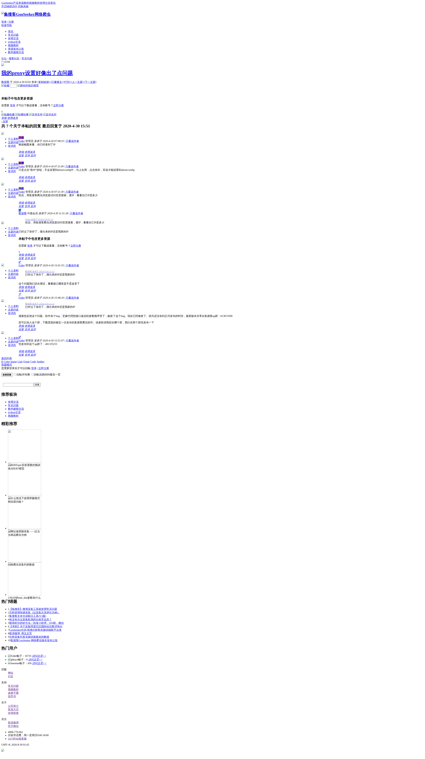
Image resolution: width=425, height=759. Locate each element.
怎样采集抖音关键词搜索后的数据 (29, 636)
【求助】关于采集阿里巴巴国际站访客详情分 (35, 626)
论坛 (4, 58)
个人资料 (13, 138)
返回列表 (6, 358)
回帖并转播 (23, 374)
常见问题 (13, 34)
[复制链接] (44, 82)
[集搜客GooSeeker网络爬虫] (26, 14)
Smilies (40, 361)
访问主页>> (39, 656)
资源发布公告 (16, 48)
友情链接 (13, 713)
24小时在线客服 (17, 738)
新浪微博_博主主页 (20, 633)
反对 (53, 114)
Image (13, 361)
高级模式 (6, 364)
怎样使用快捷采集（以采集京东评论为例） (34, 612)
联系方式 (13, 709)
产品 (15, 2)
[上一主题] (77, 82)
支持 (39, 114)
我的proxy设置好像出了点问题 (37, 73)
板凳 (21, 163)
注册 (11, 21)
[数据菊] (2, 65)
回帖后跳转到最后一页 (47, 374)
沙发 (21, 137)
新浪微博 (13, 722)
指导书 (12, 696)
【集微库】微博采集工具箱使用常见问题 (33, 609)
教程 (26, 2)
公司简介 (13, 706)
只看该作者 (72, 141)
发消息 (12, 145)
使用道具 (12, 118)
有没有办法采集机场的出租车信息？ (30, 619)
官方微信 (13, 726)
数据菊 (5, 82)
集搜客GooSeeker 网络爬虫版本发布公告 (34, 640)
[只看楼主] (56, 82)
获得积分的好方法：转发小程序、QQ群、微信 (36, 623)
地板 (21, 188)
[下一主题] (90, 82)
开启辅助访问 (9, 6)
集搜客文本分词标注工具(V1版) (27, 616)
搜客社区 (14, 58)
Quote (26, 361)
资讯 (53, 2)
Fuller (22, 141)
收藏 (12, 114)
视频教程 (34, 2)
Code (33, 361)
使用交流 (45, 2)
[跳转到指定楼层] (28, 85)
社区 (10, 676)
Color (7, 361)
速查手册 (13, 693)
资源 (21, 2)
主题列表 (13, 142)
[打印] (67, 82)
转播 (26, 114)
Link (20, 361)
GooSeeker (7, 2)
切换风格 (23, 6)
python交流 (14, 41)
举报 (4, 118)
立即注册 (58, 105)
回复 (5, 121)
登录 (4, 21)
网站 (10, 672)
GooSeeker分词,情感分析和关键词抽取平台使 (35, 629)
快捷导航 (6, 25)
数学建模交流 (16, 52)
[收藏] (5, 85)
